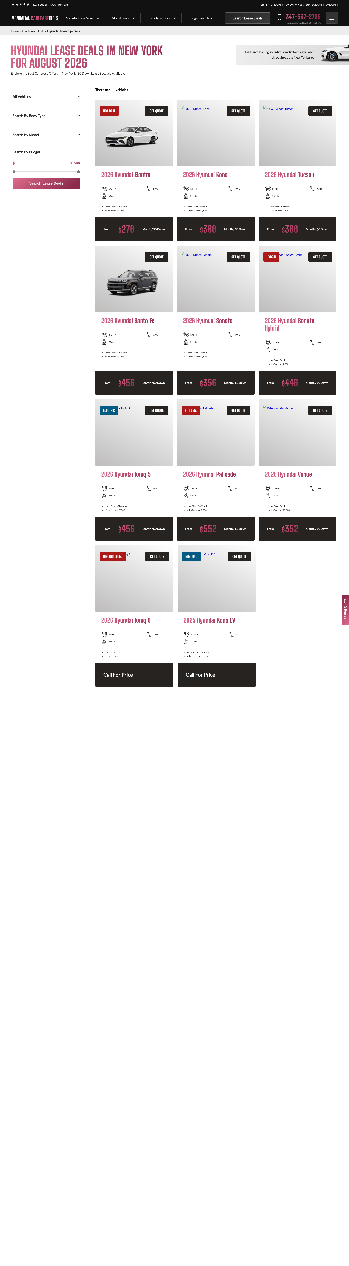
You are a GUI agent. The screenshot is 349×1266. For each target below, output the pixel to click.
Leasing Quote (345, 610)
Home (15, 31)
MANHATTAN (34, 18)
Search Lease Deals (248, 18)
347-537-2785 (303, 16)
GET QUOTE (157, 111)
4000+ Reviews (59, 4)
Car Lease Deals (33, 31)
